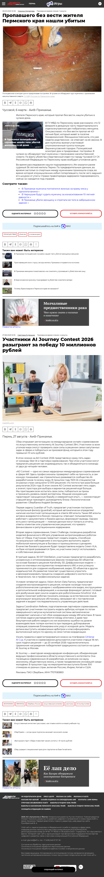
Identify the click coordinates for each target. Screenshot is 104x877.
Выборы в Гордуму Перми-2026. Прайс (84, 806)
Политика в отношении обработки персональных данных (45, 847)
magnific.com (8, 423)
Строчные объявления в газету (34, 803)
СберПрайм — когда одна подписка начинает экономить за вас (41, 732)
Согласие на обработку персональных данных (41, 844)
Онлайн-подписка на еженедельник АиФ (58, 800)
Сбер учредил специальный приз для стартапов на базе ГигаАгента (43, 749)
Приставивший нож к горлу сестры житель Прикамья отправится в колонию (46, 263)
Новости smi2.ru (11, 327)
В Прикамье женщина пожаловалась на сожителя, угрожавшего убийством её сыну (49, 271)
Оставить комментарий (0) (81, 213)
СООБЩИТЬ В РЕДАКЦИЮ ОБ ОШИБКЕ (36, 809)
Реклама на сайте (64, 796)
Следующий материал (53, 869)
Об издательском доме (31, 796)
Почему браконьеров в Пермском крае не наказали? (36, 289)
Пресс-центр (49, 796)
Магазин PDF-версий (30, 800)
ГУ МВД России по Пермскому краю (39, 96)
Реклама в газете (81, 796)
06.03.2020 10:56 (9, 11)
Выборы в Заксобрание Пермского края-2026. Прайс (43, 806)
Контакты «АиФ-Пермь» (88, 800)
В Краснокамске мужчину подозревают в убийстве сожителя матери (43, 280)
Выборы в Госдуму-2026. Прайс (63, 803)
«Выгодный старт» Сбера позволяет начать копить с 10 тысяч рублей (43, 741)
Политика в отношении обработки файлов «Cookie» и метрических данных (53, 849)
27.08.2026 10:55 (8, 335)
